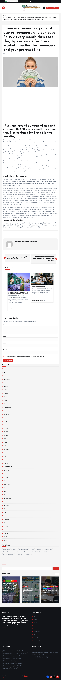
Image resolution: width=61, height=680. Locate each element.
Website (5, 349)
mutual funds (7, 551)
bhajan (5, 650)
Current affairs (7, 407)
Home (4, 15)
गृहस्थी (5, 540)
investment (40, 549)
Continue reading (14, 309)
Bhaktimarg (7, 379)
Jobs (5, 456)
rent (5, 491)
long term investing (8, 655)
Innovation (6, 449)
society (5, 501)
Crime (5, 400)
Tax (5, 512)
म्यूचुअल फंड (28, 554)
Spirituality (7, 505)
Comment (6, 324)
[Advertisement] (30, 105)
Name (5, 336)
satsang (54, 551)
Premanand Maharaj (44, 551)
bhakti (14, 549)
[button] (56, 574)
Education (5, 54)
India (32, 549)
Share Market (7, 498)
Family (5, 421)
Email (5, 343)
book (5, 383)
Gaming (6, 435)
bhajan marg (7, 549)
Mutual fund (7, 470)
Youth (5, 536)
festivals (6, 425)
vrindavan (20, 554)
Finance (10, 54)
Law (5, 459)
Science (6, 494)
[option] (11, 589)
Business (6, 386)
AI (4, 369)
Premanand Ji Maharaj (30, 551)
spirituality (11, 554)
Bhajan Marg (7, 376)
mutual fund (49, 549)
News (5, 473)
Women (6, 533)
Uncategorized (7, 529)
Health (5, 442)
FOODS (6, 431)
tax (5, 515)
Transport (6, 519)
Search (4, 563)
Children (6, 393)
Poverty (6, 480)
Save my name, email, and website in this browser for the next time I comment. (25, 356)
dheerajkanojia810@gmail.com (26, 241)
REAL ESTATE (7, 484)
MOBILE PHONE (8, 466)
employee (6, 414)
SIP (5, 554)
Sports (5, 508)
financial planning (24, 549)
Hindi (8, 1)
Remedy (6, 487)
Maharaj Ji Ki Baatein (52, 7)
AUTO (5, 372)
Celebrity (6, 390)
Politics (6, 477)
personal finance (17, 551)
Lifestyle (6, 463)
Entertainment (7, 418)
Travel (5, 522)
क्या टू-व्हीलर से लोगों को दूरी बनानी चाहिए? (40, 657)
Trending (6, 526)
